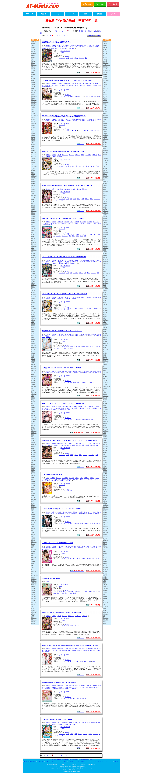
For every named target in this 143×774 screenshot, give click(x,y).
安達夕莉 (105, 76)
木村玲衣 (105, 216)
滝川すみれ (105, 335)
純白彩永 (33, 501)
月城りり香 (33, 366)
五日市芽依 (105, 117)
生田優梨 (33, 119)
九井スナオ (105, 242)
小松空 (32, 224)
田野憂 (104, 355)
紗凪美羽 (89, 85)
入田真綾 (105, 129)
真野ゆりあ (53, 261)
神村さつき (33, 181)
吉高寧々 (105, 608)
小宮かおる (33, 228)
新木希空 (105, 94)
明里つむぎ (105, 63)
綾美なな (33, 106)
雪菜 (83, 445)
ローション (82, 419)
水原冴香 (33, 528)
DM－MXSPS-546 (65, 51)
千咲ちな (33, 359)
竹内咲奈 (33, 349)
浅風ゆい (33, 63)
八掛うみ (105, 585)
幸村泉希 (105, 598)
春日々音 (33, 454)
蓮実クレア (105, 429)
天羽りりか (105, 80)
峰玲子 (32, 548)
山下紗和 (33, 588)
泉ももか (33, 129)
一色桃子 (105, 119)
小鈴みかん (105, 252)
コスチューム (98, 761)
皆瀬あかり (105, 526)
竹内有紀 (105, 339)
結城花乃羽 (33, 598)
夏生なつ (33, 400)
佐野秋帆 (33, 263)
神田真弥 (33, 191)
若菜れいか (33, 620)
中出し (81, 273)
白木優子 (105, 314)
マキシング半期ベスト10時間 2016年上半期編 (57, 719)
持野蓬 (104, 559)
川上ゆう (105, 193)
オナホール (26, 761)
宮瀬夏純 (33, 551)
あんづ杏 (33, 113)
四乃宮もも (33, 285)
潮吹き (96, 96)
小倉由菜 (105, 146)
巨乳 (76, 96)
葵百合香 (105, 53)
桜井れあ (33, 240)
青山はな (54, 46)
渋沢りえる (33, 289)
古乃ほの (105, 477)
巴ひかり (105, 380)
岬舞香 (32, 524)
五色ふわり (105, 246)
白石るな (33, 304)
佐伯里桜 (33, 234)
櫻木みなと (33, 244)
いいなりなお (34, 115)
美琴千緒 (33, 518)
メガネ (86, 308)
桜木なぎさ (33, 242)
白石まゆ (33, 302)
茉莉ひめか (33, 511)
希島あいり (105, 203)
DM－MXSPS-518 (65, 339)
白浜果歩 (33, 314)
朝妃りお (105, 69)
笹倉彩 (104, 285)
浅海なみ (33, 72)
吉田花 (71, 406)
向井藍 (104, 551)
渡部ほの (33, 623)
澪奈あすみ (33, 514)
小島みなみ (105, 248)
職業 (60, 591)
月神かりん (33, 364)
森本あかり (33, 579)
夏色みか (33, 398)
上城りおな (85, 335)
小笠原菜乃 (33, 158)
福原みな (105, 468)
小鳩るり (33, 222)
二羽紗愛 (105, 475)
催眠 (71, 199)
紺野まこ (95, 685)
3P (99, 96)
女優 (67, 58)
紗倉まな (105, 271)
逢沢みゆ (105, 45)
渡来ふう (105, 623)
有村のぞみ (105, 102)
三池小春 (105, 503)
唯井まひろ (105, 343)
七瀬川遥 (33, 403)
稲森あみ (33, 141)
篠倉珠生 (33, 279)
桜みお (32, 252)
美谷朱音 (105, 518)
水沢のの (57, 120)
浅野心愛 (33, 69)
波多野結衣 (66, 45)
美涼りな (74, 83)
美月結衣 (33, 540)
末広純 (104, 322)
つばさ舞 (105, 368)
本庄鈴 (104, 487)
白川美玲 (33, 306)
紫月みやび (33, 277)
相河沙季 (105, 43)
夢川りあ (33, 604)
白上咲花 (105, 312)
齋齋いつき (33, 232)
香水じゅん (105, 180)
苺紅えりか (67, 298)
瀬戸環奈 (105, 333)
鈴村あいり (105, 326)
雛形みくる (33, 458)
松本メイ (83, 297)
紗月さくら (33, 257)
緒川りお (89, 685)
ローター (47, 761)
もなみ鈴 (105, 561)
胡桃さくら (105, 232)
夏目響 (104, 401)
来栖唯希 (33, 209)
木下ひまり (105, 211)
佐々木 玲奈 (73, 547)
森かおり (33, 577)
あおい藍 (33, 49)
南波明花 (33, 415)
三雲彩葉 (33, 516)
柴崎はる (105, 304)
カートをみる (113, 4)
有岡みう (105, 98)
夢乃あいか (105, 602)
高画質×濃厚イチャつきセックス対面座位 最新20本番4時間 (61, 368)
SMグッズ (65, 761)
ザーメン (81, 58)
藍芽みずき (105, 41)
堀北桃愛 (33, 489)
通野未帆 (105, 376)
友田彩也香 (105, 382)
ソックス (93, 273)
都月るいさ (105, 378)
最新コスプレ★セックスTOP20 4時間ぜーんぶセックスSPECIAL (63, 218)
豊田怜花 (33, 380)
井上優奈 (48, 337)
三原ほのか (71, 260)
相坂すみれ (33, 41)
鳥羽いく (33, 378)
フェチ (71, 419)
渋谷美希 (76, 408)
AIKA (85, 45)
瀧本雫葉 (105, 337)
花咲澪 (32, 435)
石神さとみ (58, 48)
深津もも (33, 472)
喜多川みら (33, 195)
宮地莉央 (33, 553)
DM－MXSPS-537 (65, 192)
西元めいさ (105, 421)
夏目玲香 (33, 401)
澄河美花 (105, 329)
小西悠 (52, 120)
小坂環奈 (33, 216)
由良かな (105, 604)
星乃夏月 (105, 481)
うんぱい (105, 133)
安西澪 (32, 111)
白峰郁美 (33, 316)
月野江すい (105, 361)
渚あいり (105, 398)
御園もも (33, 534)
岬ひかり (33, 522)
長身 (76, 591)
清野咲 (32, 335)
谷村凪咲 (105, 353)
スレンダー (81, 96)
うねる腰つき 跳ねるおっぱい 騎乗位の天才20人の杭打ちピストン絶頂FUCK (67, 80)
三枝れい (105, 265)
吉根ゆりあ (105, 612)
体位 (71, 382)
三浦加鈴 (71, 48)
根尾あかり (105, 425)
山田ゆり (33, 594)
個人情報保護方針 (74, 759)
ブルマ (97, 166)
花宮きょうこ (106, 440)
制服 (73, 236)
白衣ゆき (70, 372)
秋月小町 (79, 83)
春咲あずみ (86, 513)
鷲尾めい (105, 622)
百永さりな (105, 567)
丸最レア (105, 501)
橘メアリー (105, 351)
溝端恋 (32, 536)
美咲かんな (105, 509)
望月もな (91, 83)
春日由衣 (92, 478)
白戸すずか (33, 308)
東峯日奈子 (33, 376)
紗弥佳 (32, 269)
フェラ (71, 58)
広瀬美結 (105, 464)
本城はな (33, 491)
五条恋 (104, 250)
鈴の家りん (105, 324)
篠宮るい (33, 287)
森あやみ (105, 571)
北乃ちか (59, 335)
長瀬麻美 (105, 388)
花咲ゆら (33, 437)
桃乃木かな (105, 569)
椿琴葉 (32, 374)
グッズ (113, 14)
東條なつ (105, 374)
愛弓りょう (105, 90)
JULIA (104, 306)
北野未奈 (105, 207)
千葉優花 (33, 361)
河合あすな (105, 191)
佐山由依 (33, 271)
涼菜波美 (33, 333)
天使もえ (105, 82)
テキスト (62, 31)
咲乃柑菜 (51, 48)
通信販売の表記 (65, 759)
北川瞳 (68, 513)
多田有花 (105, 345)
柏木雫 (32, 180)
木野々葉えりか (35, 220)
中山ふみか (105, 396)
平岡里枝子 (105, 462)
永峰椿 (104, 392)
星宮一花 (105, 485)
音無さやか (80, 547)
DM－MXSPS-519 (65, 375)
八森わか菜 (105, 588)
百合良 (32, 608)
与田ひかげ (33, 612)
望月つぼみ (105, 557)
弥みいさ (33, 94)
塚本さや (33, 363)
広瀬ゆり (105, 466)
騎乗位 (71, 96)
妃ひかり (105, 201)
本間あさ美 (33, 495)
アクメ (78, 199)
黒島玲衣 (105, 238)
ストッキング (71, 348)
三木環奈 (33, 273)
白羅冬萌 (105, 316)
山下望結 (33, 590)
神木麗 (104, 189)
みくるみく (45, 85)
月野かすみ (105, 363)
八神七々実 (33, 583)
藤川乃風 (105, 472)
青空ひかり (105, 55)
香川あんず (33, 176)
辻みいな (33, 372)
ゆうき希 (33, 600)
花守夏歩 (105, 442)
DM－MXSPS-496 (65, 618)
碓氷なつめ (33, 152)
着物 (81, 236)
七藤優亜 (33, 407)
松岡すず (33, 505)
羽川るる (33, 150)
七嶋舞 (104, 405)
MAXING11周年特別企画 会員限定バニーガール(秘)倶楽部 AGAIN (64, 116)
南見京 (32, 546)
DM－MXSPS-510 (65, 448)
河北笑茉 (33, 185)
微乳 (92, 96)
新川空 (32, 109)
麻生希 (59, 46)
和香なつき (33, 618)
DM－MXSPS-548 (65, 89)
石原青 (104, 107)
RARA (32, 616)
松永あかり (33, 507)
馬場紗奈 (33, 442)
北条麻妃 (105, 479)
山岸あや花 (105, 586)
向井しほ (93, 120)
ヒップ (76, 419)
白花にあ (33, 320)
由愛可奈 (54, 45)
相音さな (33, 45)
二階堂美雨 (33, 419)
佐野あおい (65, 48)
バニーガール (73, 130)
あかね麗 (105, 61)
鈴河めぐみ (33, 327)
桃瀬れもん (73, 263)
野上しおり (33, 425)
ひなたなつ (105, 454)
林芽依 (32, 448)
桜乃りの (105, 269)
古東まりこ (105, 255)
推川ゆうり (105, 152)
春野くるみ (33, 452)
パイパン (87, 96)
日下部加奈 (105, 220)
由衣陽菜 (105, 592)
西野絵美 (105, 415)
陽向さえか (85, 46)
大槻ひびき (73, 45)
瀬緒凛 (32, 337)
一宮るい (33, 135)
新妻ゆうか (33, 417)
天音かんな (33, 90)
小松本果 (33, 226)
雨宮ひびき (105, 88)
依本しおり (105, 614)
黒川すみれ (105, 234)
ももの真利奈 (34, 575)
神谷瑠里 (49, 86)
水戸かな (105, 524)
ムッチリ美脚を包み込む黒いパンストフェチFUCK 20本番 (61, 508)
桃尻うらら (33, 573)
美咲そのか (33, 520)
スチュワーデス (84, 234)
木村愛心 (105, 215)
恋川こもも (33, 211)
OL (70, 308)
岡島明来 (33, 160)
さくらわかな (106, 279)
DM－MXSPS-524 (65, 301)
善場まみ (33, 339)
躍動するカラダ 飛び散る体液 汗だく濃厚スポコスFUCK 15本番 (63, 151)
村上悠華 (105, 553)
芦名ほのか (105, 72)
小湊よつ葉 (105, 261)
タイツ (91, 234)
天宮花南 (105, 86)
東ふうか (33, 78)
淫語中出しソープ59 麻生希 (51, 578)
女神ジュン (33, 567)
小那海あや (105, 158)
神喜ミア (33, 215)
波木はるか (91, 45)
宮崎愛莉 (69, 120)
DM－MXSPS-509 (65, 412)
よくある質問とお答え (84, 759)
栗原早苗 (33, 207)
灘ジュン (95, 297)
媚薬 (74, 199)
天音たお (33, 92)
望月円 (32, 569)
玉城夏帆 (105, 357)
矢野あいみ (33, 585)
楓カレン (105, 168)
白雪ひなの (33, 318)
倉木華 (104, 226)
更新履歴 (99, 14)
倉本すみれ (105, 228)
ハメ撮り (75, 273)
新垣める (33, 107)
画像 (56, 31)
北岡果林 (105, 205)
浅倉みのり (33, 65)
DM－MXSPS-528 (65, 266)
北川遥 (32, 193)
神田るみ (54, 298)
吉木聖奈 (33, 610)
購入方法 (54, 759)
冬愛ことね (105, 372)
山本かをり (33, 596)
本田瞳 (104, 489)
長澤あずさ (74, 513)
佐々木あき (105, 281)
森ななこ (63, 120)
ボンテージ (60, 735)
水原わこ (33, 530)
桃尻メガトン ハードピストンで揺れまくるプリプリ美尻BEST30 (63, 403)
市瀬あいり (33, 133)
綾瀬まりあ (33, 104)
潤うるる (33, 292)
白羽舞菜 (33, 312)
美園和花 (105, 516)
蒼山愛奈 (33, 57)
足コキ (96, 346)
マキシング (62, 52)
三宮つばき (105, 294)
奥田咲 (104, 144)
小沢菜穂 (33, 168)
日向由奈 (105, 456)
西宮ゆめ (105, 417)
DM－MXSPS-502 (65, 483)
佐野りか (33, 267)
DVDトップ (29, 14)
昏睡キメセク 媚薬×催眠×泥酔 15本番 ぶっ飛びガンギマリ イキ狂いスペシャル (68, 185)
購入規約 (59, 759)
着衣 (98, 130)
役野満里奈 (105, 579)
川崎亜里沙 (63, 409)
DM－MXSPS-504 (65, 516)
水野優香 (105, 512)
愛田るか (33, 43)
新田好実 (33, 423)
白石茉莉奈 (105, 310)
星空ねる (33, 479)
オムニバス (62, 58)
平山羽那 (33, 468)
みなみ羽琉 (105, 532)
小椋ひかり (33, 164)
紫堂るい (105, 300)
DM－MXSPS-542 (65, 159)
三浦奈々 (33, 512)
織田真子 (105, 154)
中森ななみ (33, 394)
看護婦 (71, 346)
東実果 (32, 80)
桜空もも (105, 275)
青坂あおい (33, 53)
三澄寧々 (33, 532)
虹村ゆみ (105, 419)
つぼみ (47, 478)
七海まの (33, 409)
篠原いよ (33, 283)
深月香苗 (33, 538)
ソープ (68, 591)
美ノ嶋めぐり (106, 538)
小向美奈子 (80, 45)
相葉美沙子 (33, 47)
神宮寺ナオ (105, 320)
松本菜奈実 (105, 497)
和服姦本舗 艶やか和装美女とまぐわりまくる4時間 (59, 682)
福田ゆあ (33, 474)
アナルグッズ (58, 761)
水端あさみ (105, 514)
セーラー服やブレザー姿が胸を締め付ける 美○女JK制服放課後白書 (64, 257)
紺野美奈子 (47, 549)
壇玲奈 (32, 357)
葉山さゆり (105, 446)
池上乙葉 (33, 121)
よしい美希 (105, 606)
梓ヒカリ (105, 74)
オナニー (60, 309)
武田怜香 (105, 341)
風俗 (64, 591)
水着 (93, 559)
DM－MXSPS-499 (65, 691)
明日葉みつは (106, 70)
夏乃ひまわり (65, 46)
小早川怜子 (105, 257)
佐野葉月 (33, 265)
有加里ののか (106, 65)
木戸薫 (32, 201)
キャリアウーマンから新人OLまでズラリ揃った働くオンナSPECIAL (64, 294)
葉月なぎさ (33, 431)
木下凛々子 (105, 213)
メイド (77, 234)
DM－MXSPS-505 (65, 552)
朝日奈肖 (33, 70)
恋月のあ (33, 213)
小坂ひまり (105, 244)
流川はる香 (105, 620)
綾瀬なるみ (85, 687)
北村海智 (105, 209)
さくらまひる (106, 273)
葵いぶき (105, 49)
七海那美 (33, 411)
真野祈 (104, 499)
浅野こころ (105, 67)
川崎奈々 (33, 189)
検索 (85, 14)
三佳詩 (32, 559)
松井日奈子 (105, 491)
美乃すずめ (105, 540)
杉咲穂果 (33, 326)
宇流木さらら (106, 131)
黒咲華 (104, 236)
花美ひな (87, 547)
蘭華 (104, 616)
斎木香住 (33, 230)
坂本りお (33, 238)
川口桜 (32, 187)
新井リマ (105, 92)
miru (104, 549)
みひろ (92, 513)
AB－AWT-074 (64, 584)
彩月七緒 (105, 287)
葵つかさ (105, 51)
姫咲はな (105, 460)
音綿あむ (33, 174)
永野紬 (32, 390)
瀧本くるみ (33, 347)
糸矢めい (33, 137)
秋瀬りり (33, 59)
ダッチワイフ (33, 761)
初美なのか (105, 438)
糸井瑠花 (105, 123)
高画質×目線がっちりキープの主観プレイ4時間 (57, 543)
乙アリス (105, 156)
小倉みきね (33, 166)
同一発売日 (68, 56)
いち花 (32, 131)
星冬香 (32, 487)
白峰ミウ (105, 318)
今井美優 (33, 146)
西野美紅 (33, 421)
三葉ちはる (105, 522)
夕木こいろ (105, 594)
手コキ (76, 58)
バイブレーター (40, 761)
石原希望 (105, 109)
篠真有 (104, 302)
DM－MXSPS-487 (65, 727)
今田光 (32, 148)
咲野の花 (59, 45)
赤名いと (105, 59)
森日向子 (105, 575)
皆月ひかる (105, 528)
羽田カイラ (33, 440)
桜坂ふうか (33, 246)
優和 (81, 372)
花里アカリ (33, 438)
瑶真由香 (33, 456)
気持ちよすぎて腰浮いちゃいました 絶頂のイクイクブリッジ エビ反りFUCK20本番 (69, 440)
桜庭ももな (33, 250)
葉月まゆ (105, 435)
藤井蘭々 (105, 470)
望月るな (72, 46)
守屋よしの (33, 581)
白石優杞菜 (83, 120)
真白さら (33, 503)
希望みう (33, 563)
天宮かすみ (33, 100)
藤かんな (105, 474)
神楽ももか (105, 172)
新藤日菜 (33, 324)
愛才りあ (105, 47)
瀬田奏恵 (86, 371)
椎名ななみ (33, 275)
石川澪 (104, 104)
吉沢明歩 (48, 45)
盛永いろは (33, 392)
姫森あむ (33, 464)
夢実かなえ (33, 606)
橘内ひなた (105, 349)
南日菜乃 (105, 534)
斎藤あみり (105, 263)
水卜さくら (105, 505)
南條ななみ (105, 411)
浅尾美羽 (66, 263)
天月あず (105, 84)
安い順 (94, 31)
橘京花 (104, 347)
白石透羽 (33, 298)
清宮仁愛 (105, 218)
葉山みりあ (33, 450)
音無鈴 (32, 172)
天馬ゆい (105, 370)
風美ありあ (33, 178)
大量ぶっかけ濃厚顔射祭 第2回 (52, 474)
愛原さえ (81, 406)
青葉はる (33, 55)
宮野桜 (32, 555)
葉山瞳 (88, 120)
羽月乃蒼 (105, 448)
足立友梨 (105, 78)
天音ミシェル (34, 96)
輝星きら (33, 203)
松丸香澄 (105, 493)
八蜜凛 (104, 433)
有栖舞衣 (105, 100)
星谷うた (33, 481)
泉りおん (105, 111)
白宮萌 (32, 322)
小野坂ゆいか (106, 160)
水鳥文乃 (91, 46)
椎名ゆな (105, 296)
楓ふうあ (105, 170)
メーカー (57, 14)
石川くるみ (33, 123)
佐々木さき (105, 283)
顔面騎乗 (86, 523)
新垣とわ (74, 688)
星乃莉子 (105, 483)
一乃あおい (105, 115)
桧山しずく (33, 466)
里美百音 (33, 261)
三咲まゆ (33, 526)
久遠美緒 (33, 205)
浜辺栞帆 (105, 444)
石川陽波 (33, 125)
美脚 (85, 130)
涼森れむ (105, 327)
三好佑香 (33, 561)
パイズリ (84, 559)
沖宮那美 (105, 143)
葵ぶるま (92, 547)
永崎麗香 (33, 382)
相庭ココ (78, 335)
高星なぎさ (33, 345)
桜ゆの (104, 277)
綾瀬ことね (33, 102)
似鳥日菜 (105, 423)
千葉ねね (97, 46)
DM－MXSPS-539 (65, 123)
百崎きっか (33, 571)
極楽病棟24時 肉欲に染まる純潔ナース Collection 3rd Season (62, 331)
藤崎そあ (33, 475)
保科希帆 (33, 483)
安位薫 (104, 583)
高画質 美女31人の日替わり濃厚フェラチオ (56, 42)
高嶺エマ (33, 343)
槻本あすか (33, 370)
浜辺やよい (33, 444)
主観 (86, 58)
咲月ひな (33, 259)
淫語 (74, 593)
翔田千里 (105, 308)
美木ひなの (105, 507)
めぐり (104, 555)
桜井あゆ (66, 547)
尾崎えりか (105, 150)
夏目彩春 (105, 400)
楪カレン (105, 600)
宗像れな (33, 565)
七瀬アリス (105, 407)
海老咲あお (105, 135)
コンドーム (77, 761)
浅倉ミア (98, 445)
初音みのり (105, 437)
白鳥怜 (32, 310)
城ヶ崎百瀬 (33, 294)
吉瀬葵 (32, 199)
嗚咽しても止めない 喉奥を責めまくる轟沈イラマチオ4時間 (61, 612)
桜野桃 (32, 248)
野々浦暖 (105, 427)
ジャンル (71, 14)
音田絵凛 (33, 170)
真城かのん (33, 499)
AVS (60, 586)
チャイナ (94, 661)
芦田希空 (33, 74)
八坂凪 (104, 581)
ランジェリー (105, 761)
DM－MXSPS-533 (65, 227)
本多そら (33, 493)
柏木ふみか (105, 178)
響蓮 (32, 462)
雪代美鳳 (105, 596)
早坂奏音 (33, 446)
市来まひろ (105, 113)
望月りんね (33, 542)
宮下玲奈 (105, 544)
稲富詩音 (33, 139)
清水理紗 (69, 479)
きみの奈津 (47, 46)
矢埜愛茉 (33, 586)
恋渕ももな (105, 240)
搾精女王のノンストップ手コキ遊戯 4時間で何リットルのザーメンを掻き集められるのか (71, 645)
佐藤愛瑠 (105, 290)
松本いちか (105, 495)
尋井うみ (33, 470)
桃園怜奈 (105, 563)
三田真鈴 (105, 520)
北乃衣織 (33, 197)
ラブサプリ (91, 761)
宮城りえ (105, 542)
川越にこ (105, 197)
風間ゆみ (75, 371)
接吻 (74, 382)
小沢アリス (78, 687)
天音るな (33, 98)
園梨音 (32, 341)
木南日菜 (77, 223)
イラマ (71, 626)
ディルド (52, 761)
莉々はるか (105, 618)
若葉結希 (33, 622)
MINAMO (105, 536)
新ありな (105, 96)
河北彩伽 (105, 195)
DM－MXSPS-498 (65, 654)
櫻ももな (33, 253)
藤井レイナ (98, 513)
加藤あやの (105, 181)
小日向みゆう (106, 259)
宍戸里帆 (105, 298)
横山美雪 (89, 297)
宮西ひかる (105, 548)
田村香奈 (33, 355)
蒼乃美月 (105, 57)
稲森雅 (32, 143)
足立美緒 (33, 82)
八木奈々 (105, 577)
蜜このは (33, 544)
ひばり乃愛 (73, 261)
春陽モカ (105, 452)
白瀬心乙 (69, 409)
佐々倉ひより (34, 255)
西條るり (72, 335)
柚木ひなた (33, 602)
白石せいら (33, 296)
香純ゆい (61, 263)
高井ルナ (51, 85)
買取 (91, 759)
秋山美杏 (33, 61)
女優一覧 (43, 14)
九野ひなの (105, 224)
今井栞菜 (105, 127)
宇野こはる (33, 154)
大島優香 (105, 137)
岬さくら (105, 511)
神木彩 (104, 187)
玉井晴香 (33, 353)
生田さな (33, 117)
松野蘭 (32, 509)
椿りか (104, 366)
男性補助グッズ (84, 761)
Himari (104, 458)
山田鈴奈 (33, 592)
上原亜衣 (96, 406)
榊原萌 (104, 267)
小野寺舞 (105, 162)
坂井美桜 (33, 236)
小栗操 (104, 148)
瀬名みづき (80, 261)
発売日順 (88, 31)
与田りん (33, 614)
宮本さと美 (33, 557)
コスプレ (72, 166)
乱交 (85, 273)
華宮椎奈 (33, 183)
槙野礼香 (33, 497)
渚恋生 (32, 396)
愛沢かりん (76, 120)
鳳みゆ (104, 141)
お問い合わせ (87, 4)
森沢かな (105, 573)
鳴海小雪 (33, 413)
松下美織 (78, 46)
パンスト (80, 130)
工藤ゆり (105, 222)
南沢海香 (105, 530)
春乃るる (105, 450)
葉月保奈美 (33, 433)
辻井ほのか (105, 364)
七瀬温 (32, 405)
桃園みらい (45, 48)
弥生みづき (105, 590)
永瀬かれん (33, 386)
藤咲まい (33, 477)
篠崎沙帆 (33, 281)
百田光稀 (105, 565)
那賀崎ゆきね (106, 386)
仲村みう (105, 394)
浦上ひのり (33, 156)
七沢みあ (105, 403)
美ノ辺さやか (34, 549)
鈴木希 (32, 331)
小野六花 (105, 164)
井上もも (33, 144)
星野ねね (33, 485)
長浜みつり (105, 390)
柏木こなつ (105, 176)
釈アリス (33, 290)
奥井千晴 (33, 162)
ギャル (80, 734)
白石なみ (33, 300)
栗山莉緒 (105, 230)
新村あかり (105, 413)
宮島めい (105, 546)
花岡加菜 (54, 156)
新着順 (81, 31)
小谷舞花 (33, 218)
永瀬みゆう (33, 388)
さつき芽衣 (105, 289)
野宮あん (33, 427)
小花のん (105, 166)
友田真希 (105, 384)
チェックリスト (100, 4)
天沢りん (33, 86)
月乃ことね (33, 368)
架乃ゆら (105, 185)
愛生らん (33, 51)
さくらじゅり (92, 335)
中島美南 (33, 384)
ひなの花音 (33, 460)
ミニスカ (75, 308)
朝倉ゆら (33, 67)
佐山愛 (53, 406)
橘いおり (33, 351)
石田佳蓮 (105, 106)
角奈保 (104, 331)
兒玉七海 (105, 253)
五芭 (104, 121)
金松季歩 (105, 183)
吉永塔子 (105, 610)
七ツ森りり (105, 409)
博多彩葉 (33, 429)
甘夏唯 (32, 88)
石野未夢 (33, 127)
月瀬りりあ (105, 359)
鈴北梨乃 (33, 329)
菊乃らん (105, 199)
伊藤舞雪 (105, 125)
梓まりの (33, 76)
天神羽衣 (33, 84)
